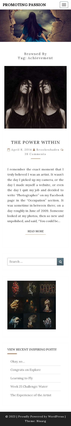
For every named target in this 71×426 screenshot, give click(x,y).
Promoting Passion (24, 4)
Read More (37, 231)
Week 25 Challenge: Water (29, 386)
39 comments (35, 154)
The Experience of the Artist (30, 395)
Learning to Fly (21, 378)
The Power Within (35, 142)
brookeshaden (48, 149)
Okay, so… (17, 361)
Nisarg (41, 421)
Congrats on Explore (25, 370)
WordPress (56, 416)
